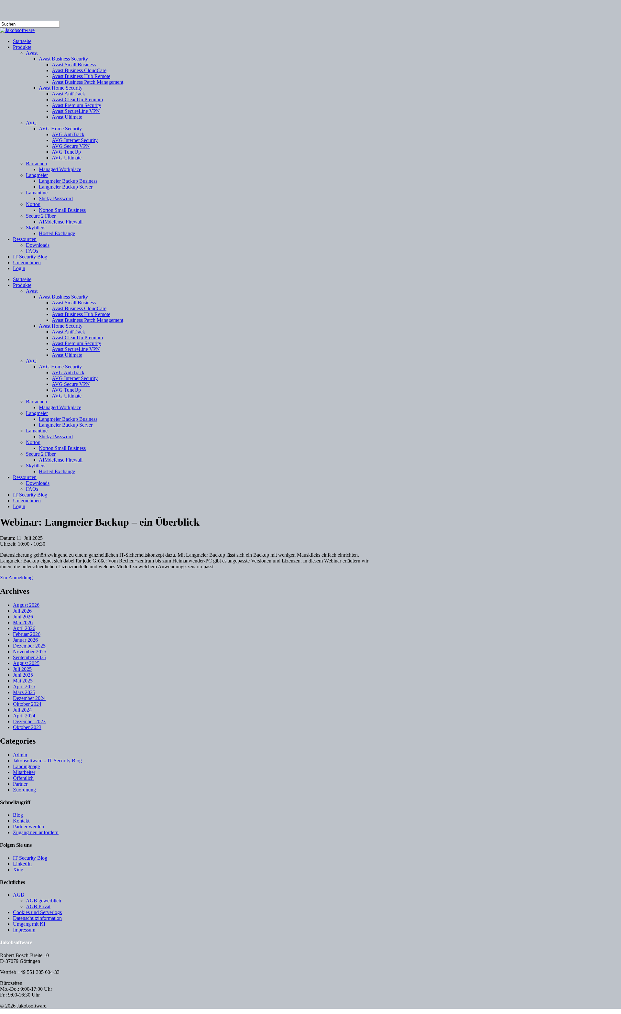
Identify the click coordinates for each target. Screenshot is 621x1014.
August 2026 (26, 605)
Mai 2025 (23, 680)
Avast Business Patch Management (87, 320)
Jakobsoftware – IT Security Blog (47, 760)
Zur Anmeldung (16, 577)
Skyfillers (35, 465)
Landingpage (26, 766)
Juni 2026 (23, 616)
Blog (18, 815)
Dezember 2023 (29, 721)
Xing (18, 869)
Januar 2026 (25, 640)
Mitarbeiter (24, 772)
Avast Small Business (74, 302)
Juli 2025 (22, 669)
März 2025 (24, 692)
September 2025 (29, 657)
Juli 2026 (22, 611)
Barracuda (36, 401)
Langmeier (37, 413)
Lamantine (37, 430)
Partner (20, 784)
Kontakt (21, 820)
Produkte (22, 285)
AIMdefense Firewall (60, 460)
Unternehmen (27, 500)
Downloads (37, 483)
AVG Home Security (60, 366)
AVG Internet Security (75, 378)
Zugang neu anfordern (36, 832)
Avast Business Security (63, 297)
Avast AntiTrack (68, 331)
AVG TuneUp (66, 390)
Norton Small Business (62, 448)
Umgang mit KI (29, 924)
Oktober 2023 (27, 727)
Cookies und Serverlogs (37, 912)
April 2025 (24, 686)
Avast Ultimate (67, 355)
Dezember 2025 (29, 646)
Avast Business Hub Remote (81, 314)
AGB (18, 895)
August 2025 (26, 663)
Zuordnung (24, 789)
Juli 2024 (22, 710)
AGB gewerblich (43, 900)
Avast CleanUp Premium (77, 337)
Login (19, 506)
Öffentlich (23, 778)
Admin (20, 755)
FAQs (32, 489)
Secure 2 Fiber (41, 454)
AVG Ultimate (67, 395)
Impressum (24, 929)
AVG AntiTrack (68, 372)
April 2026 (24, 628)
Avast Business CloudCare (79, 308)
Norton (33, 442)
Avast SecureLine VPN (76, 349)
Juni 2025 (23, 675)
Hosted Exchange (57, 471)
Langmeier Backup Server (66, 425)
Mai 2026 (23, 622)
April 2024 (24, 715)
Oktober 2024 (27, 704)
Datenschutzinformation (37, 918)
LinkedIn (22, 864)
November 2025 (29, 651)
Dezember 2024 (29, 698)
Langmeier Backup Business (68, 419)
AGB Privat (38, 906)
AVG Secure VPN (71, 384)
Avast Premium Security (76, 343)
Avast (32, 291)
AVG (31, 361)
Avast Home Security (60, 326)
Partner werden (28, 826)
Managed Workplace (60, 407)
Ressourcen (25, 477)
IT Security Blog (30, 494)
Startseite (22, 279)
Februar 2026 (26, 634)
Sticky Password (56, 436)
